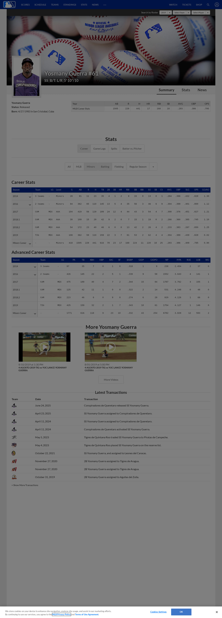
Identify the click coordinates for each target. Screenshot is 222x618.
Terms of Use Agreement (86, 614)
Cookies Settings (158, 612)
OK (181, 612)
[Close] (216, 612)
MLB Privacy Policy (61, 614)
